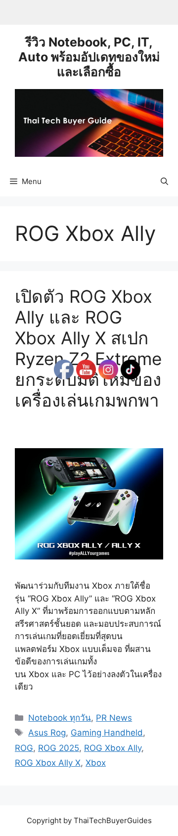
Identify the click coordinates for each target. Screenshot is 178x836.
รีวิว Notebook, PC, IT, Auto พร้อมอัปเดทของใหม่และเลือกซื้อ (89, 57)
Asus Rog (47, 733)
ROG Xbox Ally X (48, 763)
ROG (24, 748)
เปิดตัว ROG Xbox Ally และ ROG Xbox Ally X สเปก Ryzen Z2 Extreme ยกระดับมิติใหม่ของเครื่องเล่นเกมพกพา (88, 358)
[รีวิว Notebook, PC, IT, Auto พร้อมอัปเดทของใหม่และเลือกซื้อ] (89, 122)
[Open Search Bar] (164, 181)
